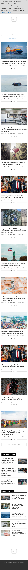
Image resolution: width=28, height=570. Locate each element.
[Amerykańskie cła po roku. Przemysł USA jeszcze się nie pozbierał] (14, 151)
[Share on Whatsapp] (16, 68)
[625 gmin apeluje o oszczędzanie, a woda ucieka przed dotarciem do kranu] (5, 533)
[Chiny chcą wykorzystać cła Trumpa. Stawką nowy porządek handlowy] (14, 320)
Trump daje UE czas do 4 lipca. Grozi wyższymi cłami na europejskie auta (12, 196)
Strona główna (4, 34)
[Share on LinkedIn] (14, 68)
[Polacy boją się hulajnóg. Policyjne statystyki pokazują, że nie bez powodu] (22, 482)
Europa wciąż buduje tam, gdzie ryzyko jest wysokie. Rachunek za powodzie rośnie (18, 524)
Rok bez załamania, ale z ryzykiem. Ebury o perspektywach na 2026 (12, 398)
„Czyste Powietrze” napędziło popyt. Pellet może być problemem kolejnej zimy (17, 506)
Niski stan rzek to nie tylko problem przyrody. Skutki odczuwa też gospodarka (8, 461)
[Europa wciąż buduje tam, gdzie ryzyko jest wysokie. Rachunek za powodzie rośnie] (5, 524)
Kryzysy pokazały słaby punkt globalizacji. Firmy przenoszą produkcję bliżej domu (14, 129)
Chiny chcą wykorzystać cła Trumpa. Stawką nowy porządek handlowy (13, 332)
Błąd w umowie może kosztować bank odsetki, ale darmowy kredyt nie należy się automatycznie (9, 472)
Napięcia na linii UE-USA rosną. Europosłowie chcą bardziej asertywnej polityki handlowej (13, 230)
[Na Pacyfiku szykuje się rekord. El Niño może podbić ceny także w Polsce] (5, 515)
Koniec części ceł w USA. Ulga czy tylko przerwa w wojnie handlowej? (13, 264)
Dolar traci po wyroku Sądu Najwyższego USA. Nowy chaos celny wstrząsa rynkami (13, 298)
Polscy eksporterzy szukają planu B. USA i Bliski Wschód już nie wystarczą (13, 95)
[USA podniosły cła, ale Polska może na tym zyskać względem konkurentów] (14, 50)
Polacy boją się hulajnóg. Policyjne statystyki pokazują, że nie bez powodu (8, 482)
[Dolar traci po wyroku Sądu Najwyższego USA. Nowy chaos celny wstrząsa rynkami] (14, 285)
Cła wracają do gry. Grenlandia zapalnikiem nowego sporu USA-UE (12, 365)
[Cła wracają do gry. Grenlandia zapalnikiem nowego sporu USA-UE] (14, 353)
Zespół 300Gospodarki (9, 98)
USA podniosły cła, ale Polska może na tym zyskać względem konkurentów (13, 62)
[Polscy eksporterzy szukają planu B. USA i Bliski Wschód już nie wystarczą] (14, 83)
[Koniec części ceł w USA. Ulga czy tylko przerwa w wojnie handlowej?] (14, 252)
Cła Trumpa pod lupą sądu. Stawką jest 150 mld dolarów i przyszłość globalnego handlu (13, 432)
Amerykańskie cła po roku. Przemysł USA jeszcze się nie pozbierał (13, 163)
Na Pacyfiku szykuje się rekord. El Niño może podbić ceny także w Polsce (18, 514)
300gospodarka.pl (19, 565)
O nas (5, 562)
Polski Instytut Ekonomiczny (10, 65)
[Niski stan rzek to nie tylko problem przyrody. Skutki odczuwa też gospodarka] (22, 461)
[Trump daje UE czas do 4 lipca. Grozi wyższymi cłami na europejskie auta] (14, 184)
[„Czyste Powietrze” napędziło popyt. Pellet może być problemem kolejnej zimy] (5, 506)
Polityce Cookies (6, 13)
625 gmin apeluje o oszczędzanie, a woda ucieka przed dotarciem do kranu (18, 533)
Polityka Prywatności (18, 562)
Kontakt (10, 562)
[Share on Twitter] (13, 68)
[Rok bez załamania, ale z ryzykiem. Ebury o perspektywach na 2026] (14, 386)
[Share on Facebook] (11, 68)
